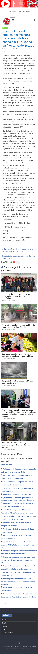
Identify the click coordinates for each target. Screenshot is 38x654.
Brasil (4, 620)
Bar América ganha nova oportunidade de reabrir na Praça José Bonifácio (18, 326)
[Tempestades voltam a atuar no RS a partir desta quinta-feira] (14, 363)
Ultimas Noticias (13, 27)
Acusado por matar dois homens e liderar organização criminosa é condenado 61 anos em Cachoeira (18, 581)
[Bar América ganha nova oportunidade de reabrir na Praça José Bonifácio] (19, 305)
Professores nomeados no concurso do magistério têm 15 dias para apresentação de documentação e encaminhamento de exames (19, 413)
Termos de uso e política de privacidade (16, 646)
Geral (3, 629)
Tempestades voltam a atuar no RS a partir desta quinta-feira (19, 382)
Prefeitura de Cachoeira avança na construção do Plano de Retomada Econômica (16, 296)
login (17, 458)
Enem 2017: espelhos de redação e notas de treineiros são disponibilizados (18, 250)
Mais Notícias (6, 465)
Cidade (4, 623)
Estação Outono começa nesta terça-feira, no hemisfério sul (18, 257)
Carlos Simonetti (21, 48)
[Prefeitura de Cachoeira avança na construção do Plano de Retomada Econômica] (19, 275)
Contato (33, 646)
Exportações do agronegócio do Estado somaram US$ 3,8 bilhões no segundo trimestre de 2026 (18, 544)
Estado (5, 27)
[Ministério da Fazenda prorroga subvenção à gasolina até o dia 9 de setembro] (19, 423)
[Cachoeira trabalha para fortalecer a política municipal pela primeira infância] (19, 334)
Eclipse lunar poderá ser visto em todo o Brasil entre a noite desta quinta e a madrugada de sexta (18, 560)
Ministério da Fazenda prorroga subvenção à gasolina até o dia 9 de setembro (16, 445)
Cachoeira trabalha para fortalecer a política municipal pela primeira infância (17, 355)
